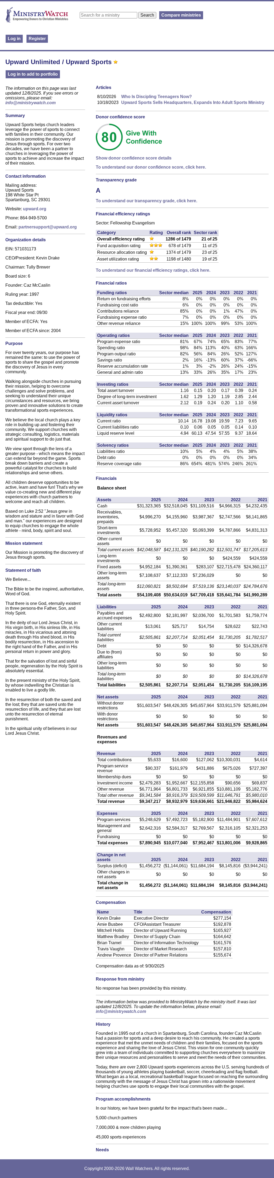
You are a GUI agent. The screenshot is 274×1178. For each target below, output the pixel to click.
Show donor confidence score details (134, 158)
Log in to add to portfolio (33, 74)
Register (37, 38)
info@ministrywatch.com (30, 102)
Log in (14, 38)
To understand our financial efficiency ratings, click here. (153, 270)
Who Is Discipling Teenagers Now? (156, 96)
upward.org (34, 209)
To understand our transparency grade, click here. (146, 201)
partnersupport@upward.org (47, 227)
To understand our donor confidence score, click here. (151, 167)
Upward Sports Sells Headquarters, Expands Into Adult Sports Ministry (192, 102)
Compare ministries (181, 15)
